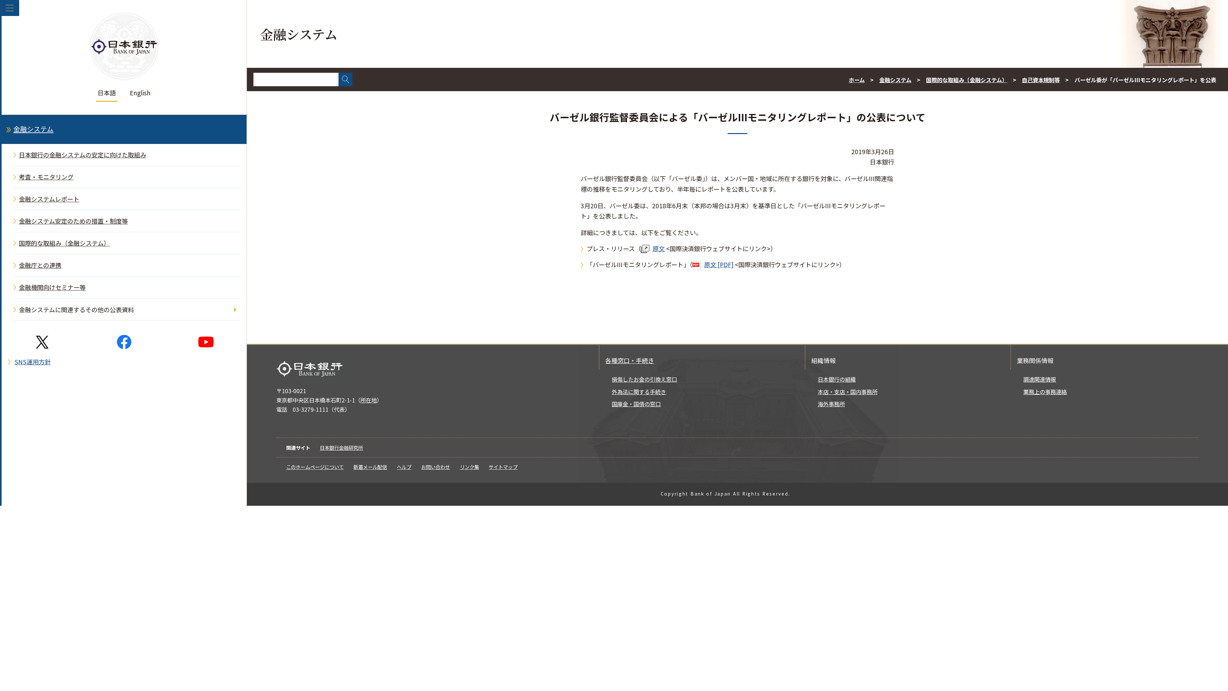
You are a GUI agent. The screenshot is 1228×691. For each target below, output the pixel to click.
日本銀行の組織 (837, 379)
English (140, 92)
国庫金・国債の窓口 (636, 404)
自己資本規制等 (1041, 80)
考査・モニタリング (46, 176)
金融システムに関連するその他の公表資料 (76, 309)
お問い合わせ (435, 466)
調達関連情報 (1039, 379)
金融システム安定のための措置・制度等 (73, 221)
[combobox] (296, 79)
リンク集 (469, 466)
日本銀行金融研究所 (341, 447)
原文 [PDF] (719, 264)
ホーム (857, 80)
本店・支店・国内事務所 (848, 392)
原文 (659, 248)
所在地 (368, 400)
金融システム (33, 129)
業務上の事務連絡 (1045, 392)
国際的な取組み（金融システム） (64, 243)
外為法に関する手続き (639, 392)
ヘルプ (404, 466)
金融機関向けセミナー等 (52, 287)
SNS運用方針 (32, 361)
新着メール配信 (370, 466)
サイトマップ (503, 466)
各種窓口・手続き (629, 360)
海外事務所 (831, 404)
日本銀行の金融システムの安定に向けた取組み (82, 154)
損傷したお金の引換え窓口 (644, 379)
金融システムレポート (49, 199)
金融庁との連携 (40, 265)
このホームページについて (315, 466)
